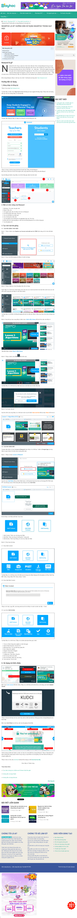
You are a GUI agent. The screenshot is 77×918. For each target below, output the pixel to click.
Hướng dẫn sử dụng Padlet (9, 774)
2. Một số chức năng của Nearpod (11, 55)
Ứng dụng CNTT (39, 13)
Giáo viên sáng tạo (11, 13)
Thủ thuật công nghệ (65, 13)
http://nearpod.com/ (42, 78)
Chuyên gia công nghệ (60, 848)
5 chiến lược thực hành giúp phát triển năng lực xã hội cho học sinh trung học (66, 112)
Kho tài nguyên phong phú (61, 842)
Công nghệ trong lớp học (23, 21)
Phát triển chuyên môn (25, 13)
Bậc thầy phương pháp (60, 839)
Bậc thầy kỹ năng (59, 837)
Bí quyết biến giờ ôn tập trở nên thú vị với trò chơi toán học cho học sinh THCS (66, 117)
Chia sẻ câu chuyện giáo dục (62, 851)
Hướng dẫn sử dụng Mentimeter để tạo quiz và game (17, 817)
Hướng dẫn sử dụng (6, 52)
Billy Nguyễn (51, 781)
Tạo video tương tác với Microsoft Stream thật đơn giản (17, 770)
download (16, 759)
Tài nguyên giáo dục (51, 13)
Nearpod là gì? (5, 50)
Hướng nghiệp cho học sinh (61, 846)
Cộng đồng (3, 16)
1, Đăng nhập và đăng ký (9, 53)
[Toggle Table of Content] (51, 48)
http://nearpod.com (15, 88)
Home (3, 13)
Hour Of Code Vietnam (69, 866)
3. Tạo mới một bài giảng (9, 57)
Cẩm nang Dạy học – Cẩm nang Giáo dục (12, 866)
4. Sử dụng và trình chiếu (8, 58)
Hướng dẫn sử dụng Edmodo (10, 777)
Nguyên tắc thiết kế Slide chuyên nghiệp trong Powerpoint (45, 808)
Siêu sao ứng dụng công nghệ (62, 844)
